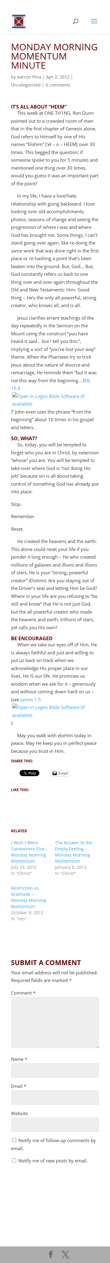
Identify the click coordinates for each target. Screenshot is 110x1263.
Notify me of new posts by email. (53, 1160)
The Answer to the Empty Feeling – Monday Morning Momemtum (73, 852)
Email (18, 1086)
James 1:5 (30, 699)
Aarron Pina (29, 77)
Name (19, 1059)
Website (19, 1113)
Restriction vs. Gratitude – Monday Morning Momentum (28, 897)
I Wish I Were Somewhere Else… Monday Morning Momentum (29, 852)
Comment (23, 993)
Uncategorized (26, 85)
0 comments (58, 85)
